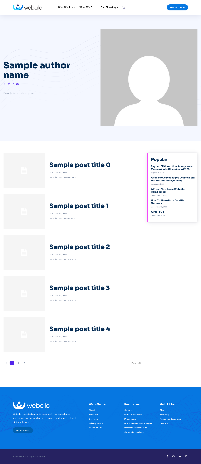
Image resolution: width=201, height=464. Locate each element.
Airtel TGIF (158, 211)
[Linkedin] (179, 456)
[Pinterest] (9, 84)
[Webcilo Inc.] (47, 405)
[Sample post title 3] (24, 293)
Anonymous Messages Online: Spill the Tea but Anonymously (173, 179)
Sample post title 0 (80, 165)
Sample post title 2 (79, 247)
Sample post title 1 (79, 206)
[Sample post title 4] (24, 334)
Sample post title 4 (79, 329)
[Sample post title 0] (24, 170)
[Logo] (35, 7)
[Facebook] (13, 84)
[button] (123, 7)
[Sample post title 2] (24, 252)
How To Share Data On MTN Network (167, 202)
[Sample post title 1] (24, 211)
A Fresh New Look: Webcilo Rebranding (168, 190)
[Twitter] (5, 84)
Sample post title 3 (79, 288)
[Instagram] (173, 456)
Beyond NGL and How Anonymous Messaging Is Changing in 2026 (172, 168)
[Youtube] (17, 84)
